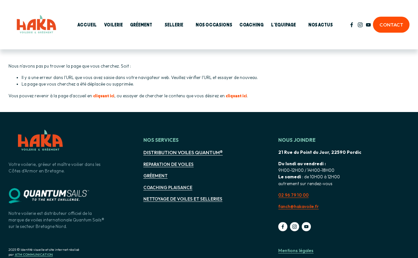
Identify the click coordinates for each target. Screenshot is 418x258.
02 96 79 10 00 (293, 195)
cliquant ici (103, 95)
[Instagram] (360, 25)
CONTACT (391, 25)
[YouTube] (368, 25)
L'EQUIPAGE (283, 24)
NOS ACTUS (320, 24)
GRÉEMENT (141, 24)
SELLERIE (174, 24)
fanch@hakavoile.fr (298, 206)
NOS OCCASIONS (214, 24)
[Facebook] (352, 25)
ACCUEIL (87, 24)
